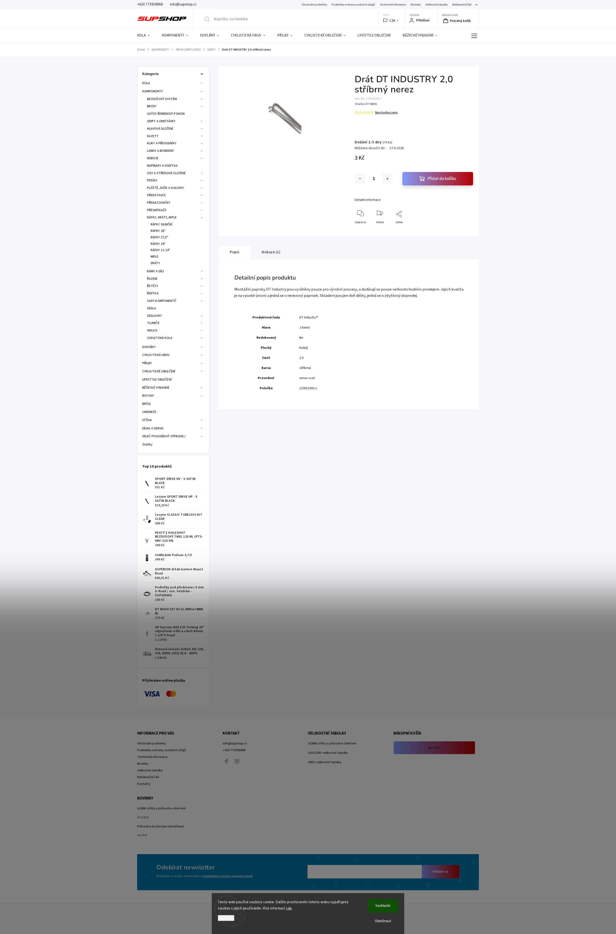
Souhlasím (383, 905)
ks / (434, 747)
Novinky (416, 5)
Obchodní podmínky (314, 5)
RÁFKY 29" (158, 243)
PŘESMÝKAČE (156, 210)
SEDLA (151, 308)
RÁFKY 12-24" (160, 250)
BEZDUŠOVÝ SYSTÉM (162, 99)
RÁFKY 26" (158, 231)
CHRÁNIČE (149, 412)
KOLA (146, 83)
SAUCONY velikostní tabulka (328, 752)
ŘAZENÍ (152, 278)
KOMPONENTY (152, 91)
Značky (147, 444)
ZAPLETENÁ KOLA (159, 338)
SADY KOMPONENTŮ (161, 301)
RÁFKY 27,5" (159, 237)
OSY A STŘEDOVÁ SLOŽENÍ (166, 173)
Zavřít (465, 230)
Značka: (366, 104)
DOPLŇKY (149, 347)
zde (289, 908)
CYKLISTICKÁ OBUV (156, 355)
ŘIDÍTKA (153, 293)
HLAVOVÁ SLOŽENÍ (160, 128)
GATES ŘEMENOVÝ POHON (166, 113)
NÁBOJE (153, 158)
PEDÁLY (152, 180)
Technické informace (393, 5)
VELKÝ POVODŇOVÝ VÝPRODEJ (164, 436)
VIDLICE (152, 330)
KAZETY (153, 136)
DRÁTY (155, 263)
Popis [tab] (234, 252)
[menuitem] (146, 35)
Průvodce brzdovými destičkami (160, 826)
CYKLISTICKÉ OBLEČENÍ (158, 371)
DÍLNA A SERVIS (153, 428)
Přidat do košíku (442, 179)
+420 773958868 (234, 750)
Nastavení (226, 918)
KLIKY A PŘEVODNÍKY (161, 143)
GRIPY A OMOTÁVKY (161, 121)
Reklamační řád (461, 5)
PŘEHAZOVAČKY (158, 202)
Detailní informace (368, 199)
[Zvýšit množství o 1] (387, 178)
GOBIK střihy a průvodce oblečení (332, 743)
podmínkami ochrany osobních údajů (228, 876)
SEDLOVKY (154, 315)
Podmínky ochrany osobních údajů (353, 5)
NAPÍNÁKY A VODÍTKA (162, 165)
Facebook (226, 761)
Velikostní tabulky (436, 5)
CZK (392, 20)
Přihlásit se (440, 871)
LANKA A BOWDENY (160, 150)
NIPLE (155, 256)
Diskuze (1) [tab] (271, 252)
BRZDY (152, 106)
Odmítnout (383, 921)
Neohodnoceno (386, 112)
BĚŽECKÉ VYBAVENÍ (155, 387)
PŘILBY (147, 363)
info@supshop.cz (235, 743)
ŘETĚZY (152, 286)
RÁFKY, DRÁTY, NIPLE (162, 217)
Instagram (237, 761)
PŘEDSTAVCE (156, 195)
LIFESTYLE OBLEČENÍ (157, 379)
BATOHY (148, 395)
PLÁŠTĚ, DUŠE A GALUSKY (165, 187)
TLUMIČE (153, 323)
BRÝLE (146, 403)
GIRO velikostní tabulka (324, 762)
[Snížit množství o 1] (360, 178)
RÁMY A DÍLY (155, 271)
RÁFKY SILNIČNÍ (161, 224)
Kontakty (144, 784)
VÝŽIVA (147, 420)
